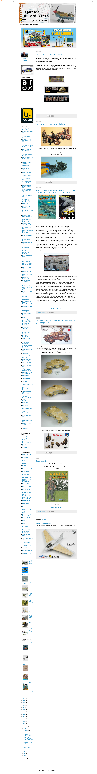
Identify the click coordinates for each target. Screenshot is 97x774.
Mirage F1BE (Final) (26, 509)
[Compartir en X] (50, 116)
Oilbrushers (24, 296)
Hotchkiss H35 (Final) (26, 486)
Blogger (56, 770)
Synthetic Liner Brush (26, 376)
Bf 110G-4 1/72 (25, 465)
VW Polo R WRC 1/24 (26, 553)
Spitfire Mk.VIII (25, 448)
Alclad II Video (25, 170)
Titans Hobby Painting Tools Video (26, 396)
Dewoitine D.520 (25, 444)
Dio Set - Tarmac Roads (27, 235)
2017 (24, 712)
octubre (25, 728)
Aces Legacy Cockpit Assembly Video (26, 144)
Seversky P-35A (25, 447)
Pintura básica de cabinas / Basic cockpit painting (31, 625)
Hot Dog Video (25, 253)
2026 (24, 696)
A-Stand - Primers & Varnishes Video (26, 137)
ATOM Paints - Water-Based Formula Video (26, 201)
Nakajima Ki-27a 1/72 (26, 514)
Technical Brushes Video (27, 384)
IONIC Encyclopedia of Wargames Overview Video (27, 259)
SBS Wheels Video (26, 352)
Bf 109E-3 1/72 (25, 460)
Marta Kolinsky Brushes (27, 273)
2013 (24, 719)
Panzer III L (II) (25, 523)
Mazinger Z (24, 501)
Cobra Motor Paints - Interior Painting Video (27, 219)
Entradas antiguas (73, 517)
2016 (24, 714)
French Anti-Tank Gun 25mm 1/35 (26, 480)
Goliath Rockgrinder (26, 483)
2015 (24, 716)
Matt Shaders (25, 277)
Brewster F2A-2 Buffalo (27, 442)
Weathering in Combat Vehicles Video (27, 419)
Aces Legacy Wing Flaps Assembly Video (27, 158)
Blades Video (25, 203)
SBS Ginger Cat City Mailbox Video (26, 343)
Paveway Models (25, 299)
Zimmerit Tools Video (26, 430)
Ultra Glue (24, 403)
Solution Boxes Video (26, 357)
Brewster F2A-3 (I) (26, 469)
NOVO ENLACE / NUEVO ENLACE (49, 54)
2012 (24, 721)
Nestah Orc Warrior (26, 517)
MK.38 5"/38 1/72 (25, 512)
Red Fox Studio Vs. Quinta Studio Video (26, 333)
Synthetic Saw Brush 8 (27, 379)
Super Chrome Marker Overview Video (27, 366)
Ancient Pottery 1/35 (26, 454)
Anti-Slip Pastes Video (27, 175)
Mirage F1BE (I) (25, 511)
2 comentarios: (40, 452)
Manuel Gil (25, 58)
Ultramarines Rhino (26, 551)
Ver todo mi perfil (24, 60)
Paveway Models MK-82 (27, 306)
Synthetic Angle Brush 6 (27, 370)
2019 (24, 709)
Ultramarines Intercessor (27, 550)
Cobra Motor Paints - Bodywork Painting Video (27, 210)
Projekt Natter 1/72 (26, 529)
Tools (23, 399)
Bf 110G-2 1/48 (25, 463)
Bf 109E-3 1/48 (25, 459)
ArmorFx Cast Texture (26, 181)
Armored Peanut (25, 456)
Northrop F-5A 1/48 (26, 518)
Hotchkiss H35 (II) (26, 489)
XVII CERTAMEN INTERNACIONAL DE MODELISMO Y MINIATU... (28, 739)
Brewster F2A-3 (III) (26, 473)
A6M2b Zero (24, 436)
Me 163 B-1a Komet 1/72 (27, 503)
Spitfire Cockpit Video (26, 359)
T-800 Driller (24, 381)
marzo (25, 758)
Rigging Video (25, 335)
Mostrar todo (31, 691)
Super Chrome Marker (27, 362)
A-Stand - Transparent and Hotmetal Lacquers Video (27, 140)
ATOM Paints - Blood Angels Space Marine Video (26, 190)
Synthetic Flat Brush (26, 375)
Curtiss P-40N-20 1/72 (27, 476)
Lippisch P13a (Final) (26, 497)
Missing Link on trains (26, 289)
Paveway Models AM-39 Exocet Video (27, 304)
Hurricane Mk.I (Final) (26, 492)
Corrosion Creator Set (26, 226)
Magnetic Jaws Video (26, 271)
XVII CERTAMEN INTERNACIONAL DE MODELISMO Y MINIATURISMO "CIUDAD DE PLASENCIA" (56, 191)
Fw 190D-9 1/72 (25, 481)
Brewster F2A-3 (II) (26, 471)
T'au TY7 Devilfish (26, 544)
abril (25, 757)
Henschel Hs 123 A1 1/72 (27, 484)
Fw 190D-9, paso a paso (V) (31, 616)
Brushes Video (25, 205)
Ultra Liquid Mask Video (27, 408)
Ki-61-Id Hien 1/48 (26, 495)
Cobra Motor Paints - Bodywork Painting (26, 207)
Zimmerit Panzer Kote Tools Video (26, 424)
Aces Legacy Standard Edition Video (27, 155)
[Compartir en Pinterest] (53, 116)
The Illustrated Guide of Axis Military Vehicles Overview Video (27, 392)
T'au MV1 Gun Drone (26, 542)
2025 (24, 698)
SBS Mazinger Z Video (27, 345)
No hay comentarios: (41, 115)
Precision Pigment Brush (27, 313)
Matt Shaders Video (26, 278)
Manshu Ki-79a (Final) (27, 498)
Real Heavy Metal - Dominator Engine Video (27, 321)
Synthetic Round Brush (27, 378)
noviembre (26, 726)
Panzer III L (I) (25, 522)
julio (25, 751)
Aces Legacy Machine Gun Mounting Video (26, 150)
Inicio (58, 517)
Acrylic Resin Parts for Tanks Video (26, 163)
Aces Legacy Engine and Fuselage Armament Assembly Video (27, 146)
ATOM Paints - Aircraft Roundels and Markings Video (27, 186)
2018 (24, 711)
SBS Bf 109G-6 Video (26, 338)
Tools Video (24, 400)
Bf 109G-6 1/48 (25, 462)
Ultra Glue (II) (25, 405)
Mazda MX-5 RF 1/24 (26, 500)
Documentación (42, 461)
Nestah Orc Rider (25, 515)
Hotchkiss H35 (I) (25, 488)
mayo (25, 755)
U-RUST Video (25, 402)
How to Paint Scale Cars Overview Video (27, 256)
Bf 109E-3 (24, 439)
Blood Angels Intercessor (27, 466)
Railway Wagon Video (27, 319)
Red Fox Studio (25, 323)
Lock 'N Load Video (26, 261)
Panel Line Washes (26, 298)
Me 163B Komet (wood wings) (43, 523)
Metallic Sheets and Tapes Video (26, 281)
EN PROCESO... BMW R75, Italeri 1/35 (50, 124)
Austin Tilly (24, 438)
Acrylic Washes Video (26, 166)
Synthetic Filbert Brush (27, 373)
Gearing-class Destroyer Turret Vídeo (27, 245)
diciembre (26, 725)
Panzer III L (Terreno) (26, 525)
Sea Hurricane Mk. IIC (26, 445)
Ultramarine (24, 548)
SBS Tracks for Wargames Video (25, 347)
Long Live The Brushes (27, 263)
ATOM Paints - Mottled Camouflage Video (26, 199)
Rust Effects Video (26, 336)
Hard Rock (24, 250)
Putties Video (25, 317)
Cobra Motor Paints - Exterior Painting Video (27, 216)
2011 (24, 723)
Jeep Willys (24, 494)
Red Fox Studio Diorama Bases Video (27, 331)
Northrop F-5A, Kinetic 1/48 (30, 587)
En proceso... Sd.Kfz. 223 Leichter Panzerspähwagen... (28, 744)
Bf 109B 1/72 (25, 457)
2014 (24, 718)
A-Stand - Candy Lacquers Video (25, 129)
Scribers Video (25, 353)
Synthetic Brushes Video (27, 372)
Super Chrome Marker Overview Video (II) (27, 369)
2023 (24, 702)
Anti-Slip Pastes (25, 174)
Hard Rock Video (25, 252)
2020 (24, 707)
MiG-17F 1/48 (25, 508)
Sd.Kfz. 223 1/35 (25, 532)
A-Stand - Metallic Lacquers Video (26, 135)
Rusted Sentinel (25, 531)
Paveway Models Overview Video (25, 311)
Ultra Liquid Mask (26, 407)
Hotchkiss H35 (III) (26, 491)
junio (25, 753)
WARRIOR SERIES (56, 507)
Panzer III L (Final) (26, 520)
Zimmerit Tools (25, 428)
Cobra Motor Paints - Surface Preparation (26, 224)
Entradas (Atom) (45, 519)
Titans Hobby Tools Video (27, 397)
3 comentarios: (40, 182)
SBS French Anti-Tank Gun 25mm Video (26, 340)
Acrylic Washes (25, 165)
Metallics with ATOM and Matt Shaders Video (27, 284)
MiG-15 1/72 (24, 506)
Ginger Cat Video (25, 247)
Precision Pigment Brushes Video (26, 315)
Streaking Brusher (26, 360)
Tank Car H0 (25, 547)
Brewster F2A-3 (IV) (26, 474)
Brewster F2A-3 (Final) (27, 468)
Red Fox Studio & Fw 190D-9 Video (26, 325)
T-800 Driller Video (26, 383)
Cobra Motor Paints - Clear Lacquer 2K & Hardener (26, 213)
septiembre (26, 730)
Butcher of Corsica (27, 673)
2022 (24, 704)
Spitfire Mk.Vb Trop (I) (26, 537)
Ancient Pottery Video (26, 172)
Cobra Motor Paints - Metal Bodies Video (26, 221)
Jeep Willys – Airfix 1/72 (31, 601)
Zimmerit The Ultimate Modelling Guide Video (27, 426)
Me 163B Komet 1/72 (26, 505)
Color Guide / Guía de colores (30, 632)
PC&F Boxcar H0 (25, 526)
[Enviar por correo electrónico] (47, 116)
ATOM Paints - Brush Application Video (26, 193)
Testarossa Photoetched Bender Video (27, 389)
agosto (25, 749)
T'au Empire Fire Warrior (27, 541)
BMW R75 (24, 441)
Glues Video (24, 249)
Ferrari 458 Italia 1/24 (26, 477)
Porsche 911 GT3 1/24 (27, 528)
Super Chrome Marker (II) (27, 363)
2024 (24, 700)
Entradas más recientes (41, 517)
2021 (24, 705)
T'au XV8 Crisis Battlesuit (27, 545)
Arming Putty (25, 177)
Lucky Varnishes (25, 270)
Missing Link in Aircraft (27, 285)
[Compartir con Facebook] (52, 116)
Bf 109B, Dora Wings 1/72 (30, 595)
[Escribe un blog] (49, 116)
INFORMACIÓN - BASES (56, 308)
